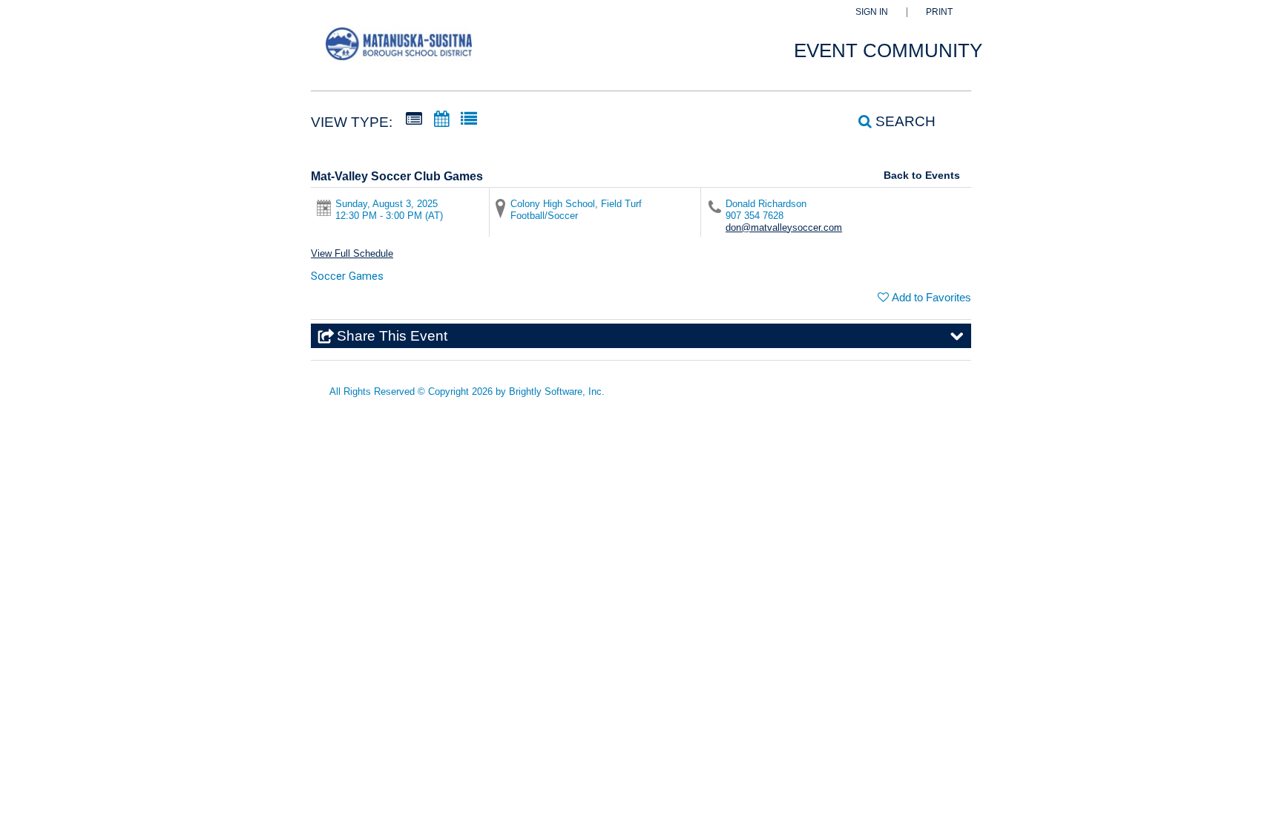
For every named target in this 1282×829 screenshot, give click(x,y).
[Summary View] (414, 119)
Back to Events (922, 175)
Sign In (871, 12)
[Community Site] (399, 50)
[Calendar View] (441, 119)
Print (939, 12)
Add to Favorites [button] (931, 297)
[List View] (469, 119)
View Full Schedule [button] (352, 253)
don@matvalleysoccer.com (784, 227)
